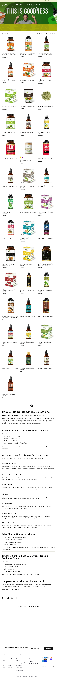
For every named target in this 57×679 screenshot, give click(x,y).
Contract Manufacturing (8, 658)
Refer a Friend (6, 668)
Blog (36, 7)
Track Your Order (7, 662)
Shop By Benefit (20, 4)
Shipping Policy (19, 663)
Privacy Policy (19, 667)
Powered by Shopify (35, 676)
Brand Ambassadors (8, 667)
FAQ (4, 660)
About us (18, 660)
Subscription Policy (20, 665)
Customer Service (7, 663)
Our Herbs (29, 7)
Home (3, 18)
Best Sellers (29, 4)
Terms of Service (19, 670)
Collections (8, 18)
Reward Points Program (21, 662)
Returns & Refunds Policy (21, 668)
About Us (38, 4)
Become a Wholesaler (8, 657)
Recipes (18, 658)
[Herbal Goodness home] (7, 6)
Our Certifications (7, 665)
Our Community (20, 7)
